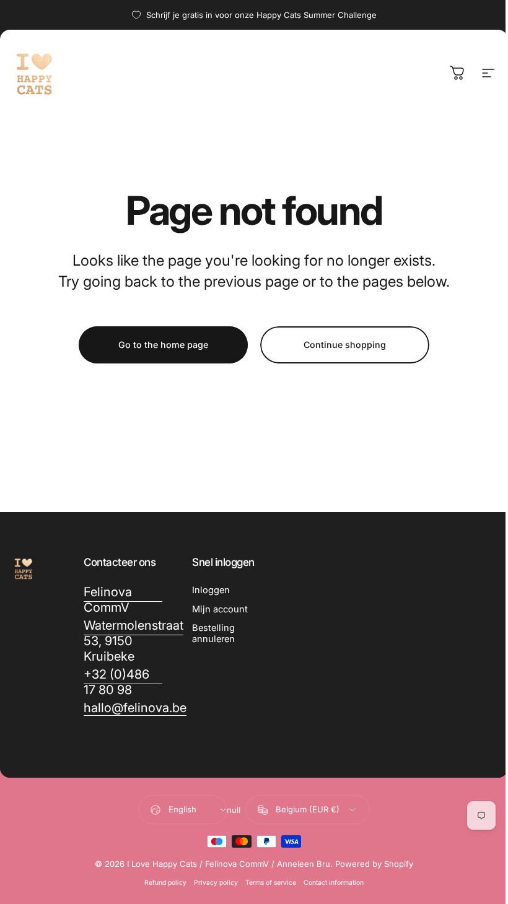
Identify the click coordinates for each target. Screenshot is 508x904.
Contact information (334, 883)
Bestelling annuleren (213, 633)
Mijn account (220, 609)
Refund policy (165, 883)
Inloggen (211, 590)
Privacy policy (216, 883)
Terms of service (270, 883)
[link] (123, 600)
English (182, 809)
